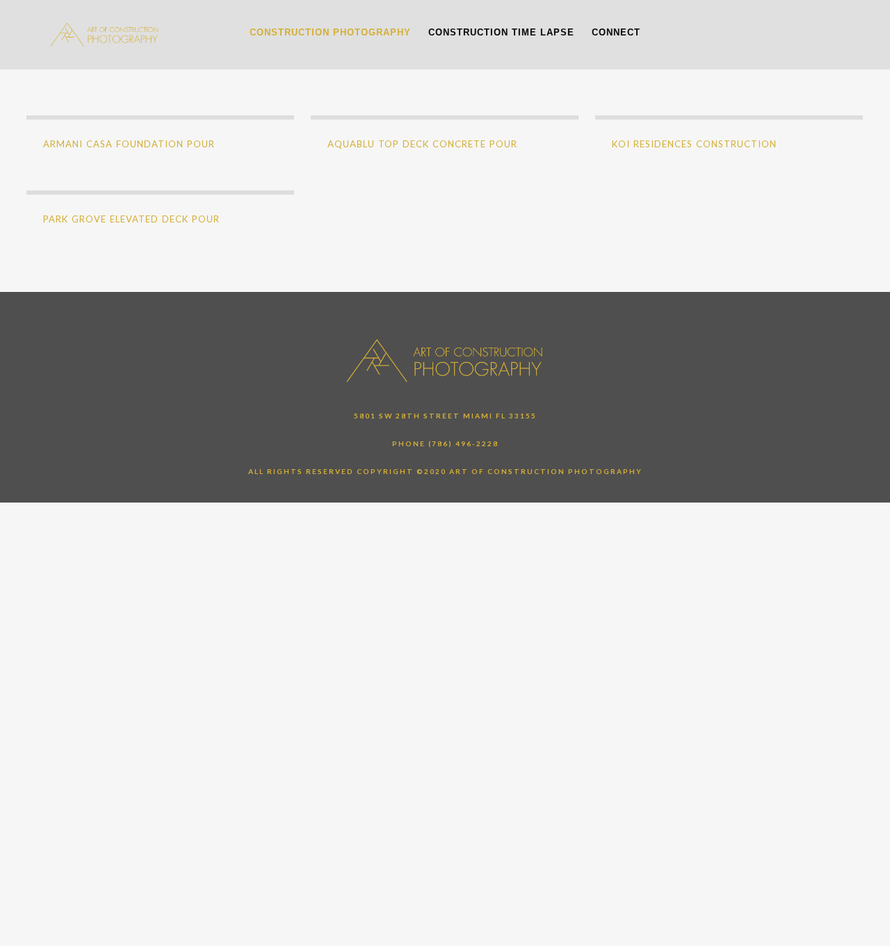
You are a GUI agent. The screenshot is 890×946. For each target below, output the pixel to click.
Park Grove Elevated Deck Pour (131, 219)
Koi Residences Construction (694, 143)
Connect (616, 32)
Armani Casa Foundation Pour (129, 143)
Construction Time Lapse (501, 32)
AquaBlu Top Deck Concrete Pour (422, 143)
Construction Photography (330, 32)
